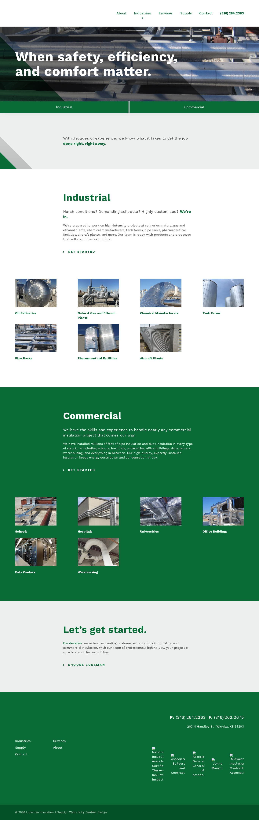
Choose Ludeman (86, 665)
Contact (206, 13)
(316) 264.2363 (232, 13)
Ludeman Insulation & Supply (43, 13)
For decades (72, 643)
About (121, 13)
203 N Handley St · (215, 726)
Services (166, 13)
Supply (186, 13)
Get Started (81, 251)
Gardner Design (96, 812)
